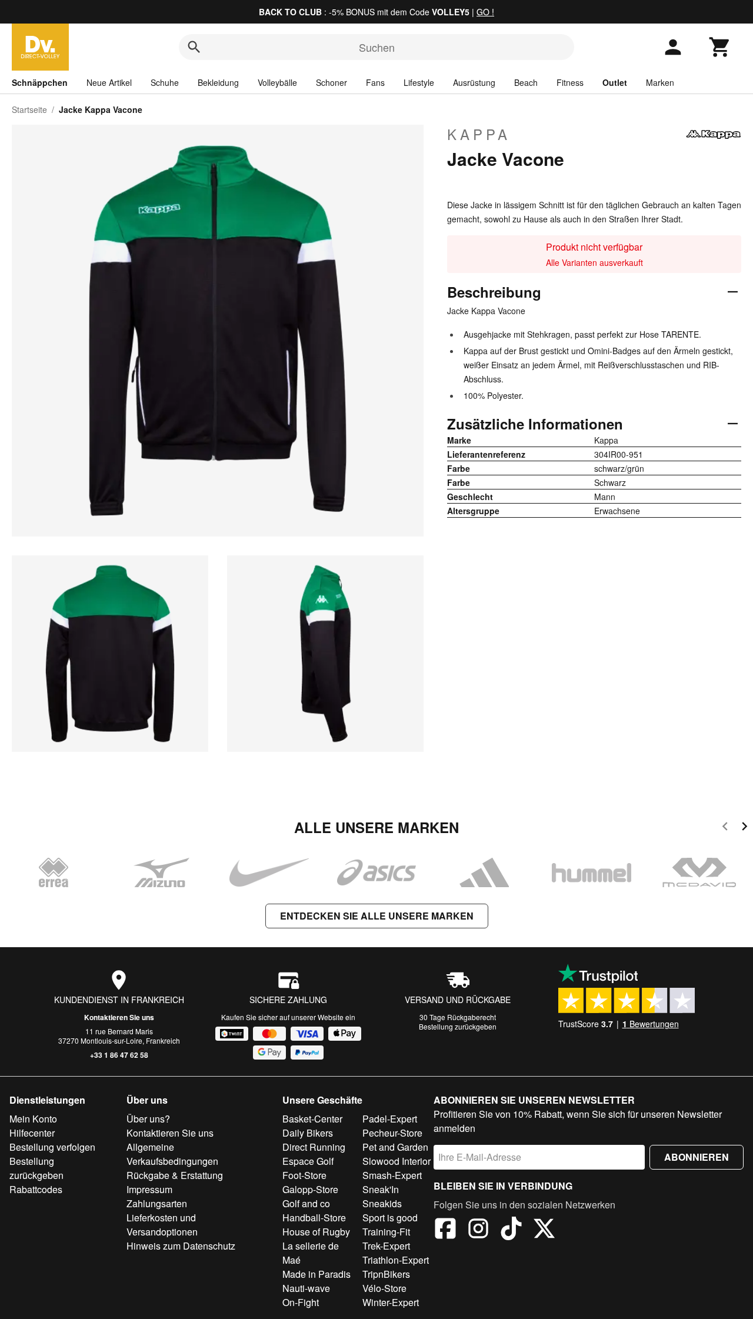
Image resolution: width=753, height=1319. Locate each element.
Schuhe (165, 82)
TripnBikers (386, 1274)
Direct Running (313, 1147)
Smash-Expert (392, 1175)
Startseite (29, 109)
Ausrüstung (474, 82)
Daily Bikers (307, 1133)
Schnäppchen (40, 82)
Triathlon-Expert (395, 1260)
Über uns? (148, 1118)
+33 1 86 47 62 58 (119, 1055)
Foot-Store (304, 1175)
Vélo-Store (384, 1288)
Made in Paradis (316, 1274)
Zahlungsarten (156, 1203)
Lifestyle (419, 82)
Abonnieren (696, 1157)
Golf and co (306, 1203)
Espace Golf (308, 1161)
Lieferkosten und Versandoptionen (162, 1224)
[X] (544, 1230)
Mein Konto (33, 1118)
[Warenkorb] (720, 47)
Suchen (377, 47)
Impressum (149, 1189)
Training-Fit (386, 1231)
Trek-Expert (386, 1246)
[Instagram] (478, 1230)
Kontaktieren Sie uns (119, 1017)
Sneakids (382, 1203)
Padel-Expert (389, 1118)
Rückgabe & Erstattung (174, 1175)
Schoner (331, 82)
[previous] (725, 828)
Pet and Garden (395, 1147)
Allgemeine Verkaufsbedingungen (172, 1154)
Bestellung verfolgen (52, 1147)
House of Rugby (316, 1231)
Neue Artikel (109, 82)
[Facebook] (445, 1230)
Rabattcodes (35, 1189)
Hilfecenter (32, 1133)
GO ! (485, 12)
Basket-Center (312, 1118)
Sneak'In (380, 1189)
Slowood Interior (396, 1161)
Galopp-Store (310, 1189)
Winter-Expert (390, 1302)
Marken (660, 82)
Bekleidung (218, 82)
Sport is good (390, 1217)
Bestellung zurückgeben (458, 1026)
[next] (744, 828)
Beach (526, 82)
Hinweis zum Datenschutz (180, 1246)
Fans (375, 82)
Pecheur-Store (392, 1133)
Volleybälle (277, 82)
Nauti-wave (306, 1288)
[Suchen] (194, 47)
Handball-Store (314, 1217)
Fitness (570, 82)
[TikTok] (511, 1230)
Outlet (614, 82)
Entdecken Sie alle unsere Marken (377, 915)
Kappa (479, 134)
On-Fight (300, 1302)
